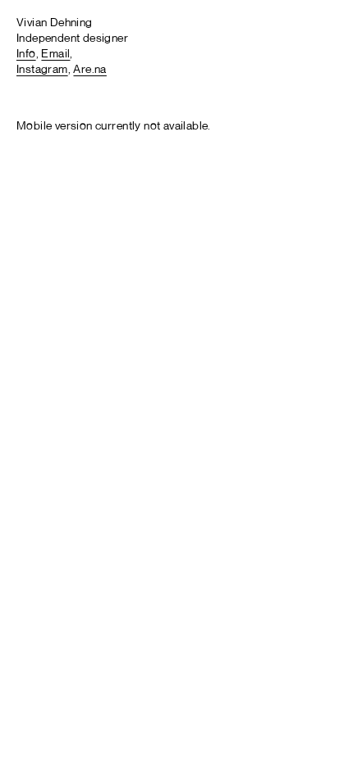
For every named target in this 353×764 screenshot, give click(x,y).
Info (26, 54)
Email (55, 54)
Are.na (89, 70)
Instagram (42, 70)
